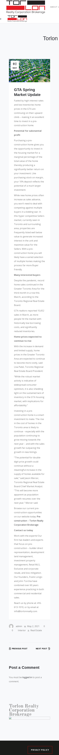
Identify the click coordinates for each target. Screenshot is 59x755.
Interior (22, 630)
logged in (27, 677)
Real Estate (36, 630)
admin (19, 626)
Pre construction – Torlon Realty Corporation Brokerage (28, 520)
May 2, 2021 (33, 626)
